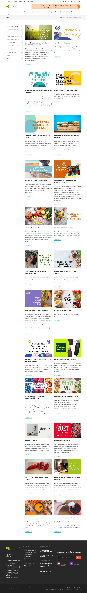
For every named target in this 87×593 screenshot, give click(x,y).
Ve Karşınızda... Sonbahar (34, 518)
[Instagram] (60, 1)
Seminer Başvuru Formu (30, 561)
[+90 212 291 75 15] (77, 1)
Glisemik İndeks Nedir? (32, 228)
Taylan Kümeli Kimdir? (12, 26)
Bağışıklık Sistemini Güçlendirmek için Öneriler (46, 565)
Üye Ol (25, 1)
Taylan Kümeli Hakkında (30, 550)
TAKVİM (20, 1)
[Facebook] (68, 1)
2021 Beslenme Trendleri (62, 441)
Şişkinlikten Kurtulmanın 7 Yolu (36, 181)
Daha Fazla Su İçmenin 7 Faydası (65, 360)
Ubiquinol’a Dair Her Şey (62, 43)
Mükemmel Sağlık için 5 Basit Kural (66, 396)
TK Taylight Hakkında (12, 30)
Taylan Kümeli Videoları (13, 39)
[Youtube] (63, 1)
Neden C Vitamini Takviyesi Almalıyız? (66, 90)
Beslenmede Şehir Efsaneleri (63, 228)
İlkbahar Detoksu (31, 441)
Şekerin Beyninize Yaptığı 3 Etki (64, 518)
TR (8, 1)
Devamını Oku (28, 64)
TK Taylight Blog (11, 42)
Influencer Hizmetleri (29, 563)
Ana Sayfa (62, 17)
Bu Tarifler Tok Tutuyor (62, 310)
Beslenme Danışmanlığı (13, 46)
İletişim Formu (27, 565)
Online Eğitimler (11, 49)
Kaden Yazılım (14, 589)
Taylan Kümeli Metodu (13, 33)
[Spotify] (66, 1)
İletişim (9, 58)
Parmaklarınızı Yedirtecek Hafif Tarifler (46, 551)
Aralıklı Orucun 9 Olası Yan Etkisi (36, 310)
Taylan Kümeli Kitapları (13, 36)
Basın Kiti (9, 55)
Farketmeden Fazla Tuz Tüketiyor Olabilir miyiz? (46, 571)
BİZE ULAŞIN (14, 1)
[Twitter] (71, 1)
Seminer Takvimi (11, 52)
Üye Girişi (30, 1)
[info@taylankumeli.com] (80, 1)
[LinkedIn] (74, 1)
